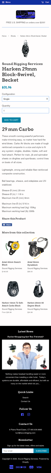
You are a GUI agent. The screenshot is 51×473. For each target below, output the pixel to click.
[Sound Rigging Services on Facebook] (22, 414)
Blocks (13, 36)
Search (25, 397)
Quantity (6, 105)
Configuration (8, 93)
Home (4, 36)
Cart (47, 2)
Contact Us (25, 401)
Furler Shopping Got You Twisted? (25, 337)
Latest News (25, 331)
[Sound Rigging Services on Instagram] (28, 414)
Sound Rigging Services (28, 458)
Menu (8, 2)
